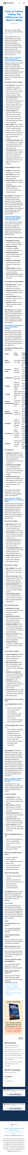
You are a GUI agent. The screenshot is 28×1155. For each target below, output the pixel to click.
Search (21, 1038)
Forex (6, 1078)
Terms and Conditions (9, 1132)
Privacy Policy (19, 1132)
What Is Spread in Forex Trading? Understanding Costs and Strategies (13, 1063)
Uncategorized (14, 23)
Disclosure (14, 1133)
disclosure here (9, 33)
